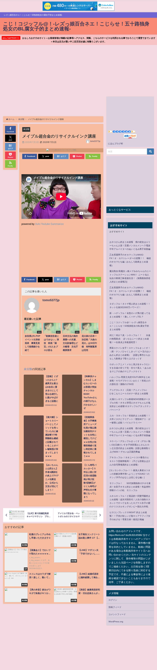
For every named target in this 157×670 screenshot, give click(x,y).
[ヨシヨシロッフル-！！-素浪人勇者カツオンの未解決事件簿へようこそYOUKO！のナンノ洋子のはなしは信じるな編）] (129, 473)
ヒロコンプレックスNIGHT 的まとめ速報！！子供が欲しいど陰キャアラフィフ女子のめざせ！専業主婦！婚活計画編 (129, 515)
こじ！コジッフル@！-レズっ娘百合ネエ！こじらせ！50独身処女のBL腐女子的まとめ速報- (129, 325)
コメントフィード (117, 614)
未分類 (26, 129)
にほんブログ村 (115, 143)
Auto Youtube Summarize (49, 224)
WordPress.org (116, 621)
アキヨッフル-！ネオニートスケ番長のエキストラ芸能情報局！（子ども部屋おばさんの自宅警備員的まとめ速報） (129, 461)
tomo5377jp (95, 141)
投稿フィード (115, 607)
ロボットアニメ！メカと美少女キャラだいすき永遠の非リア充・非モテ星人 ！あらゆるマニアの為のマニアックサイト (130, 367)
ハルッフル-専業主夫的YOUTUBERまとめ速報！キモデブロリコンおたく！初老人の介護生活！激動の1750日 (129, 380)
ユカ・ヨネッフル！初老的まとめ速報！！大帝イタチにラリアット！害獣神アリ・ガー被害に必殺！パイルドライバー (129, 419)
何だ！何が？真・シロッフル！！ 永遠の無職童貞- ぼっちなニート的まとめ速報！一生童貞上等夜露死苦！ (129, 338)
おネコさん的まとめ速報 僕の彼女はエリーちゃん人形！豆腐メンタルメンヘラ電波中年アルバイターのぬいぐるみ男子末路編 (129, 245)
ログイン (113, 600)
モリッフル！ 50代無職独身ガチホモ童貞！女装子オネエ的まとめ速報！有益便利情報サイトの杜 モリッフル (130, 486)
